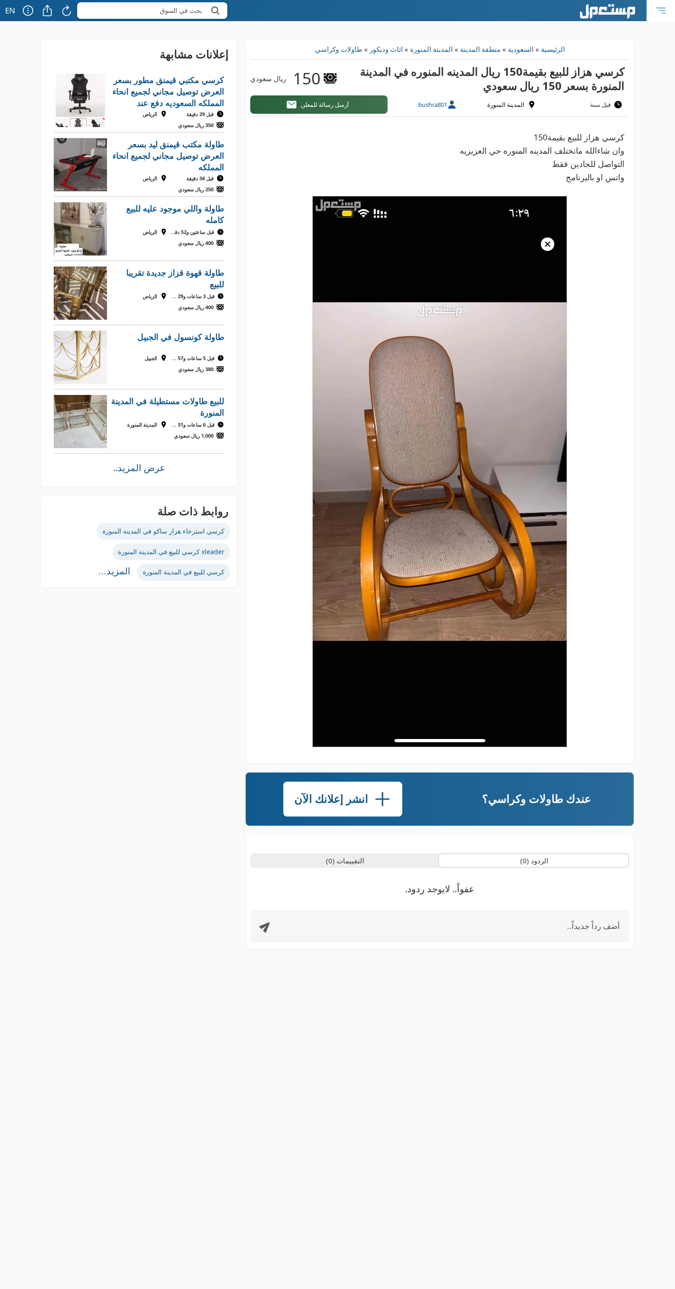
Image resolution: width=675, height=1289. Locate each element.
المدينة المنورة (431, 49)
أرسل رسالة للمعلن (325, 104)
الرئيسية (553, 49)
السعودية (521, 49)
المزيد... (114, 571)
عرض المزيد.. (139, 467)
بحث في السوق (181, 10)
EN (10, 10)
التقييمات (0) (345, 860)
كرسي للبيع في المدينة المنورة (184, 571)
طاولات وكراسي (338, 49)
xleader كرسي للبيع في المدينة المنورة (171, 551)
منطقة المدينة (480, 49)
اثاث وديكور (386, 49)
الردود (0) (534, 860)
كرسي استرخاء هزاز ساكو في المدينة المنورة (163, 531)
